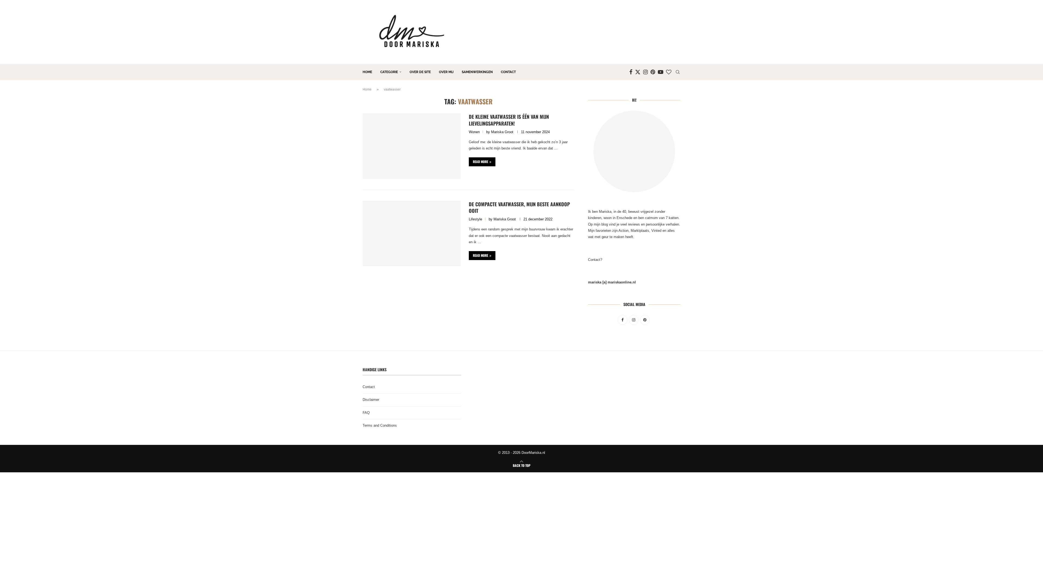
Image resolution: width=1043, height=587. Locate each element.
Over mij (446, 72)
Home (367, 72)
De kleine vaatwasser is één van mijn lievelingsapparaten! (509, 120)
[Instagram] (645, 72)
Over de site (420, 72)
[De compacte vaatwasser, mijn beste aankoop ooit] (412, 233)
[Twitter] (637, 72)
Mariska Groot (502, 132)
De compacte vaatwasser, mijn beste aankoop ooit (519, 207)
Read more (480, 161)
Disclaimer (371, 400)
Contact (508, 72)
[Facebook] (630, 72)
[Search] (677, 72)
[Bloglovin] (668, 72)
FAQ (366, 413)
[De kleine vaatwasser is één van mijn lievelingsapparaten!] (412, 146)
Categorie (389, 72)
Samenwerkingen (477, 72)
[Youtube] (660, 72)
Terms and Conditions (380, 425)
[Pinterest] (653, 72)
